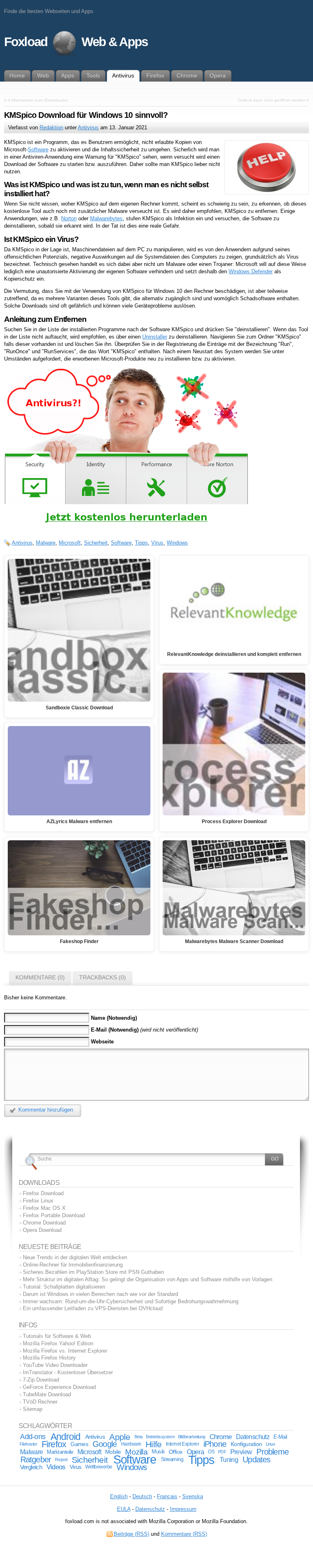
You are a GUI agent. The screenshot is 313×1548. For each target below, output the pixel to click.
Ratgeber (35, 1459)
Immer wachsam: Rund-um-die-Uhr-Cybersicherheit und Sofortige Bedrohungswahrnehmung (130, 1301)
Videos (56, 1467)
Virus (157, 543)
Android (65, 1436)
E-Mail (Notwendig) (115, 1030)
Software (38, 149)
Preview (241, 1451)
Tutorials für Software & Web (57, 1336)
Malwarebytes (106, 218)
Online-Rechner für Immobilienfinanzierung (73, 1265)
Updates (256, 1459)
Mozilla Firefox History (49, 1358)
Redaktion (51, 127)
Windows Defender (251, 271)
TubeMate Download (47, 1394)
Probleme (272, 1451)
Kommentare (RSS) (184, 1534)
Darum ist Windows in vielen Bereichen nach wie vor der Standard (100, 1294)
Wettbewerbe (98, 1466)
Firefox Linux (38, 1201)
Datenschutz (252, 1436)
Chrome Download (44, 1223)
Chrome (220, 1437)
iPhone (214, 1443)
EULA (123, 1509)
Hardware (131, 1444)
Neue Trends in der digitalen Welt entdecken (75, 1257)
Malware (45, 543)
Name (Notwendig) (114, 1018)
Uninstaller (154, 337)
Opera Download (42, 1230)
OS (211, 1451)
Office (176, 1452)
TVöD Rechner (40, 1402)
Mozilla (136, 1452)
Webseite (102, 1042)
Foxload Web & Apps (76, 42)
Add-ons (32, 1437)
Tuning (229, 1459)
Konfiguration (246, 1444)
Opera (195, 1452)
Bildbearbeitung (191, 1436)
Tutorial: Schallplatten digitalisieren (64, 1287)
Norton (69, 218)
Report (61, 1459)
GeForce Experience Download (59, 1387)
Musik (158, 1452)
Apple (119, 1437)
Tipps (141, 543)
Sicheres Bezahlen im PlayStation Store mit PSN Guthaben (93, 1272)
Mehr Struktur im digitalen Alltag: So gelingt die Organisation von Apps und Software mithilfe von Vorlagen (147, 1279)
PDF (222, 1451)
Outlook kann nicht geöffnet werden (271, 100)
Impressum (183, 1509)
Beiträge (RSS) (131, 1534)
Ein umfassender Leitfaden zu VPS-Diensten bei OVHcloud (93, 1308)
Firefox (54, 1444)
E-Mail (280, 1437)
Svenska (192, 1496)
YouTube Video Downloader (55, 1365)
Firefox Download (43, 1193)
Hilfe (153, 1444)
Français (167, 1496)
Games (79, 1444)
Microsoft (70, 543)
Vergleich (31, 1467)
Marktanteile (60, 1452)
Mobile (113, 1451)
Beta (138, 1436)
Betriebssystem (160, 1436)
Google (105, 1443)
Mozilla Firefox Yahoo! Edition (58, 1343)
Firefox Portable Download (54, 1215)
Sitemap (32, 1409)
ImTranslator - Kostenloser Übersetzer (68, 1372)
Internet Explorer (182, 1444)
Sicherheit (96, 543)
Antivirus (88, 127)
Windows (177, 543)
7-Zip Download (41, 1380)
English (119, 1496)
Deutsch (142, 1496)
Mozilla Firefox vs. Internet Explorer (65, 1351)
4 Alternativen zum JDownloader (38, 100)
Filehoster (28, 1444)
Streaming (172, 1459)
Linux (271, 1444)
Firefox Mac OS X (44, 1208)
